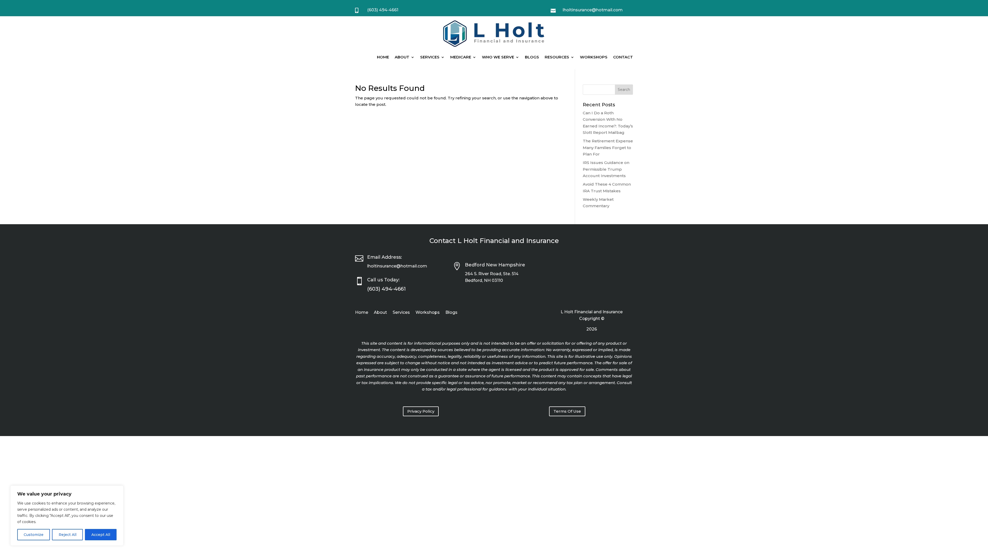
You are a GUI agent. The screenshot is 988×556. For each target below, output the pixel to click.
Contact (623, 57)
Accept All (100, 534)
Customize (33, 534)
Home (383, 57)
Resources (557, 57)
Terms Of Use (567, 411)
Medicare (460, 57)
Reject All (67, 534)
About (402, 57)
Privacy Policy (420, 411)
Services (429, 57)
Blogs (532, 57)
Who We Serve (498, 57)
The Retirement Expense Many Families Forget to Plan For (608, 147)
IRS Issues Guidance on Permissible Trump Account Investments (606, 169)
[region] (66, 515)
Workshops (593, 57)
